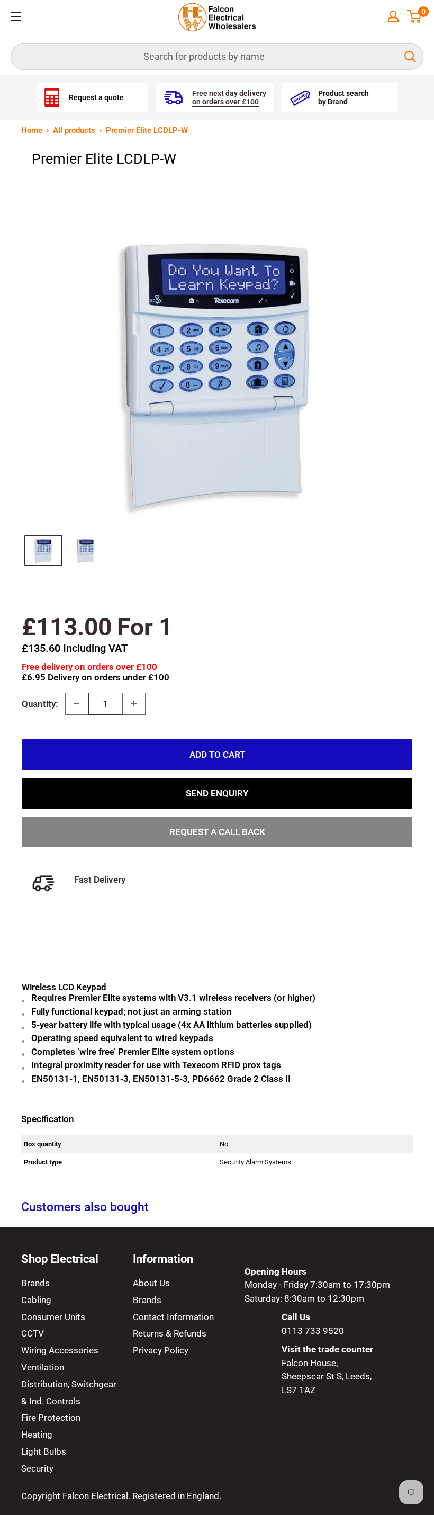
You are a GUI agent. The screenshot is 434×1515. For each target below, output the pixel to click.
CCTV (32, 1333)
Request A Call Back (217, 832)
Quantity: (40, 703)
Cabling (36, 1300)
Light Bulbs (43, 1451)
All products (74, 130)
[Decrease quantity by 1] (76, 704)
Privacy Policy (160, 1350)
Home (31, 130)
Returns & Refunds (169, 1333)
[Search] (410, 56)
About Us (151, 1283)
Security (37, 1468)
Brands (35, 1283)
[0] (414, 16)
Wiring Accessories (59, 1350)
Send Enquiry (217, 793)
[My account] (393, 16)
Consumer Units (53, 1317)
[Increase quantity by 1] (134, 704)
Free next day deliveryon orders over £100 (229, 97)
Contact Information (173, 1317)
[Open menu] (16, 16)
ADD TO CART (217, 754)
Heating (36, 1434)
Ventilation (42, 1367)
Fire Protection (50, 1417)
